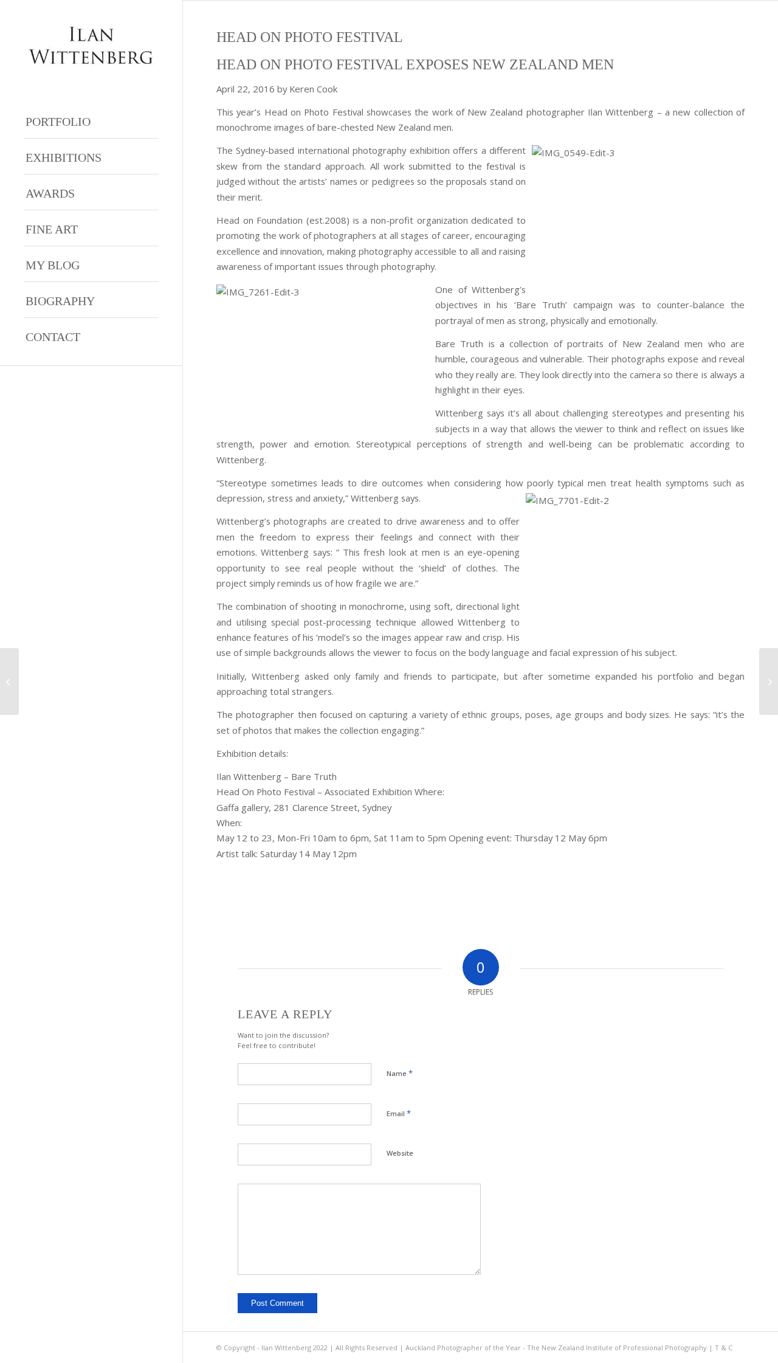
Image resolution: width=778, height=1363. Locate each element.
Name (400, 1073)
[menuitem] (91, 121)
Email (399, 1113)
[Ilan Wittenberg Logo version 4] (91, 45)
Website (400, 1153)
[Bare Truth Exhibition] (9, 681)
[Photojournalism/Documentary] (768, 681)
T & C (723, 1347)
